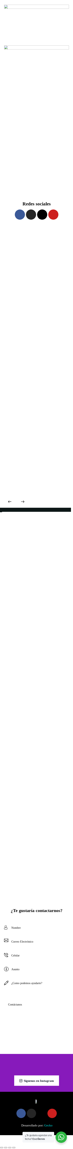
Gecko (48, 1125)
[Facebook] (20, 214)
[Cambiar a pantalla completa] (5, 1147)
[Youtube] (53, 214)
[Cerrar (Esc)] (13, 1147)
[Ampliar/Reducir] (1, 1147)
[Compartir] (9, 1147)
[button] (9, 502)
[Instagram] (31, 214)
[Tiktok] (42, 214)
